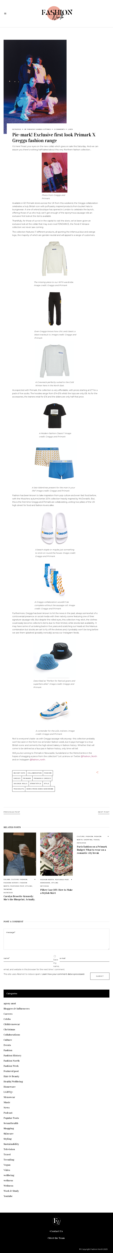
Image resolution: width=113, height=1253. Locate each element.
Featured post (17, 886)
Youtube (8, 1196)
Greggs (17, 778)
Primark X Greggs (42, 778)
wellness (8, 1180)
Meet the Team (56, 1238)
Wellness (8, 1185)
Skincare (9, 1133)
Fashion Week (11, 1065)
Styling (28, 886)
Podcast (8, 1112)
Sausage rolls (20, 783)
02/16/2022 (16, 129)
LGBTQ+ (8, 1091)
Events (7, 1045)
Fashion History (11, 883)
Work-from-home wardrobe (39, 789)
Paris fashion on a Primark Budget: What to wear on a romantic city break (92, 849)
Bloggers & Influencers (16, 1008)
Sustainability (11, 1144)
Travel (97, 840)
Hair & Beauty (11, 1076)
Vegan (7, 1164)
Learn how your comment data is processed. (63, 974)
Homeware (45, 883)
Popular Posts (11, 1118)
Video (7, 1170)
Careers (8, 1013)
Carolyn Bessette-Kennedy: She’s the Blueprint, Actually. (19, 898)
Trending (8, 889)
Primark (27, 778)
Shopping (88, 840)
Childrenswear (12, 1024)
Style (46, 783)
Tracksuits (19, 789)
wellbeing (9, 1175)
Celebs (7, 879)
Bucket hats (19, 773)
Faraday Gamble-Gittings (39, 129)
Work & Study (11, 1190)
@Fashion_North (89, 756)
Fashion (23, 879)
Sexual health (11, 1123)
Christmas (9, 1029)
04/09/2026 (8, 893)
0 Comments (59, 129)
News (7, 1107)
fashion (48, 773)
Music (7, 1102)
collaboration (35, 773)
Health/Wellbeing (13, 1081)
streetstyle (35, 783)
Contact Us (56, 1231)
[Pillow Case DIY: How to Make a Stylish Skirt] (56, 854)
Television (9, 1149)
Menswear (9, 1097)
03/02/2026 (81, 843)
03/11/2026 (44, 886)
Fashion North (47, 880)
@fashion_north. (37, 759)
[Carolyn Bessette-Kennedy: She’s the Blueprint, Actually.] (20, 854)
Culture (15, 879)
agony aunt (10, 1003)
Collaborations (12, 1034)
